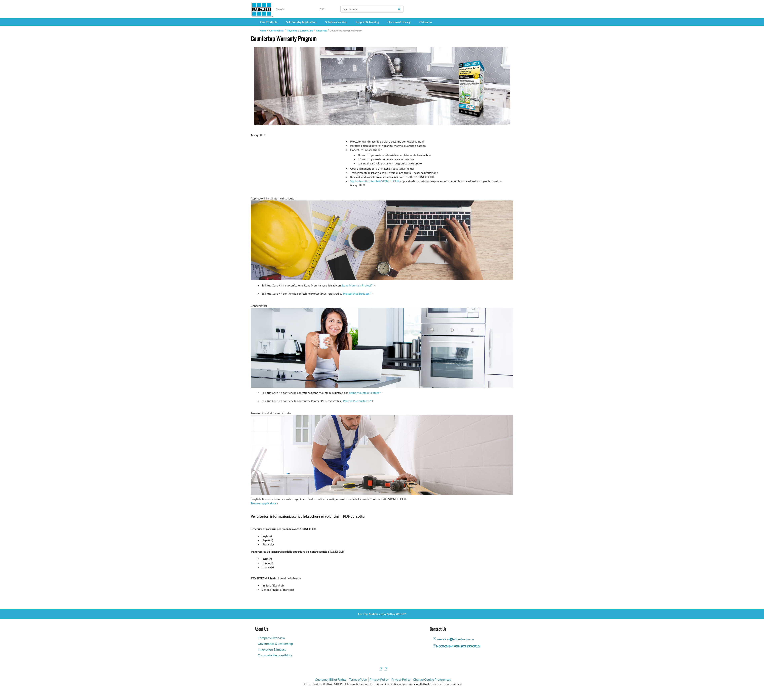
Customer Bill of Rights (330, 679)
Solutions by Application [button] (301, 22)
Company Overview (271, 638)
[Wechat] (385, 669)
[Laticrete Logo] (262, 9)
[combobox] (372, 9)
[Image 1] (382, 86)
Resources (321, 30)
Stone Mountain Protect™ (357, 285)
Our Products (276, 30)
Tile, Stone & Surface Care (299, 30)
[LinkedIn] (380, 669)
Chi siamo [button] (425, 22)
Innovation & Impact (272, 649)
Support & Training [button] (367, 22)
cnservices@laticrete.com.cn (455, 639)
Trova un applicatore (263, 503)
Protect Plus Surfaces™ (357, 293)
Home (263, 30)
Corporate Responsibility (275, 655)
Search (399, 9)
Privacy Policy (379, 679)
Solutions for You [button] (336, 22)
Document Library (399, 22)
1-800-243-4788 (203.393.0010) (458, 646)
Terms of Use (358, 679)
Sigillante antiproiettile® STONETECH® (375, 181)
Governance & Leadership (275, 643)
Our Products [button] (268, 22)
